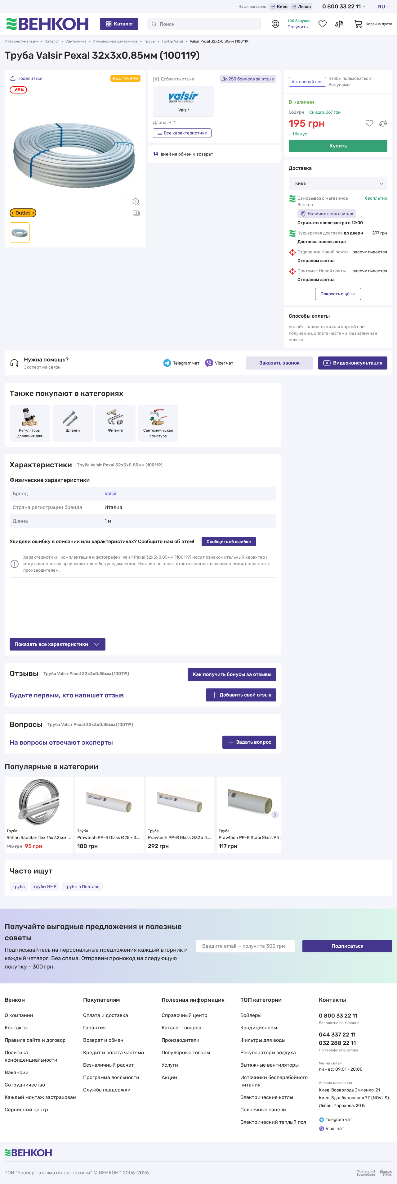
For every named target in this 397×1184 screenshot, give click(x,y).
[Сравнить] (383, 123)
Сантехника (76, 41)
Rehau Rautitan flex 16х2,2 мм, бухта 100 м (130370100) (39, 838)
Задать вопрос (253, 742)
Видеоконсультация (357, 363)
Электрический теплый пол (273, 1122)
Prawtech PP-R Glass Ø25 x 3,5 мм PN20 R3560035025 (109, 838)
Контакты (16, 1028)
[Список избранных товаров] (322, 24)
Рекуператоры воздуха (268, 1052)
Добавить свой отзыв (245, 695)
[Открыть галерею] (136, 213)
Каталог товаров (181, 1028)
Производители (180, 1040)
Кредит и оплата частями (113, 1052)
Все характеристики (185, 133)
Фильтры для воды (262, 1040)
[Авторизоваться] (275, 24)
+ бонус (298, 134)
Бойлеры (250, 1015)
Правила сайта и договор (35, 1040)
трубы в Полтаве (82, 886)
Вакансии (17, 1072)
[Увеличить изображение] (136, 201)
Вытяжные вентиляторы (269, 1065)
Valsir (183, 110)
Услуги (170, 1065)
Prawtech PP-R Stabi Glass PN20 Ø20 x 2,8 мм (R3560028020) (250, 838)
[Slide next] (132, 152)
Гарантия (94, 1028)
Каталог (123, 24)
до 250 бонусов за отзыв (248, 79)
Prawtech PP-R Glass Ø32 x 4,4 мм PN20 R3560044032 (180, 838)
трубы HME (44, 886)
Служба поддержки (107, 1090)
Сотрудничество (25, 1085)
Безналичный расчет (108, 1065)
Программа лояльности (111, 1077)
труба (19, 886)
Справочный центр (184, 1015)
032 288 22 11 (337, 1043)
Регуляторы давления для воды (30, 433)
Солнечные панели (263, 1110)
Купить (338, 146)
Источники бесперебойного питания (274, 1081)
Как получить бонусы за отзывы (232, 674)
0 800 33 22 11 (341, 6)
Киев (282, 6)
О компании (19, 1015)
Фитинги (115, 430)
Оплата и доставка (105, 1015)
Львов (304, 6)
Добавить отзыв (177, 79)
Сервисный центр (26, 1110)
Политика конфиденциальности (31, 1056)
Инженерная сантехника (115, 41)
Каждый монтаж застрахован (40, 1097)
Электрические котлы (266, 1097)
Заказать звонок (279, 363)
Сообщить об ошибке (229, 541)
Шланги (73, 430)
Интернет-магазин (21, 41)
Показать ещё (335, 294)
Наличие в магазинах (330, 213)
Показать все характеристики (51, 644)
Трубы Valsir (173, 41)
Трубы (149, 41)
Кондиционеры (258, 1028)
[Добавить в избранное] (369, 123)
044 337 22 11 (337, 1034)
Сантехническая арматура (158, 433)
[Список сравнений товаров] (339, 24)
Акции (169, 1077)
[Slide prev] (17, 152)
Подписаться (348, 946)
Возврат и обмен (103, 1040)
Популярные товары (186, 1052)
